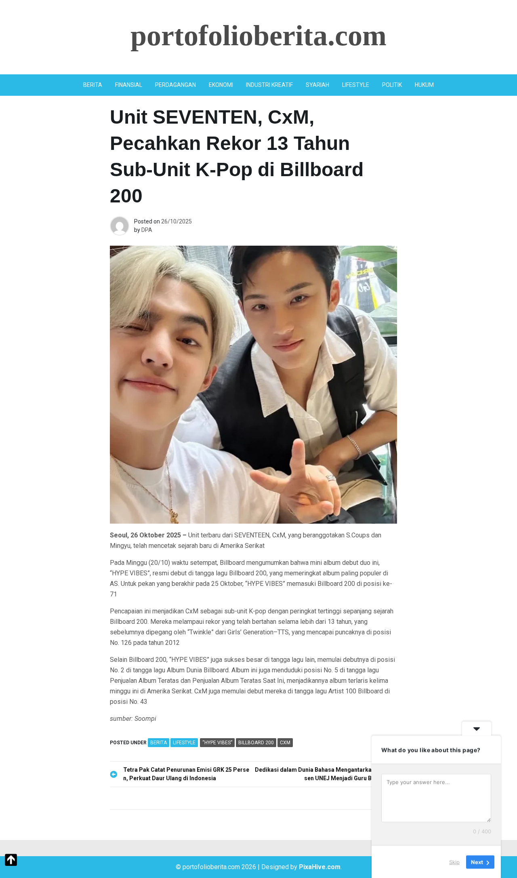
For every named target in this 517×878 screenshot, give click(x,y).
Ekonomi (221, 85)
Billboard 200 (256, 742)
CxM (285, 742)
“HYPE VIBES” (217, 742)
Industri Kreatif (269, 85)
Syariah (317, 85)
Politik (392, 85)
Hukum (424, 85)
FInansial (128, 85)
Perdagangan (175, 85)
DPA (146, 230)
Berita (92, 85)
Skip (454, 861)
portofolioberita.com (258, 35)
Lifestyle (355, 85)
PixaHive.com (319, 867)
